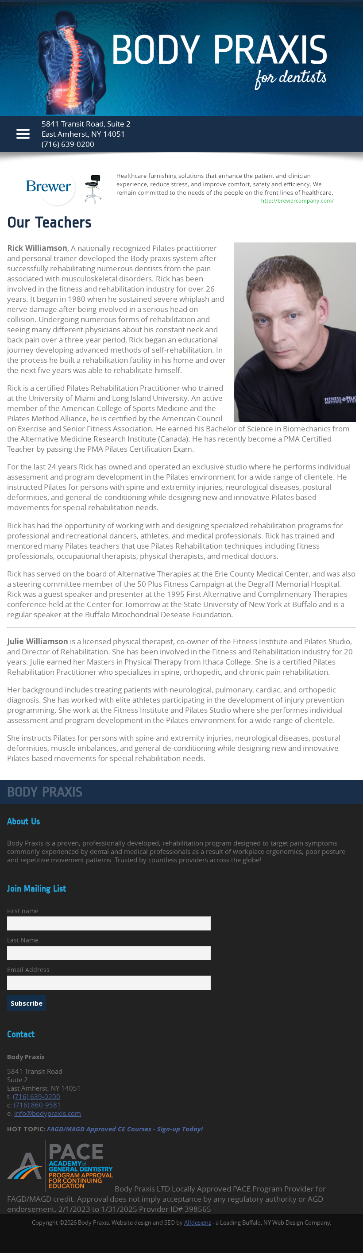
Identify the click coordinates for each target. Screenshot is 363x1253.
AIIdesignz (197, 1222)
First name (23, 911)
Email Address (28, 969)
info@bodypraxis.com (47, 1113)
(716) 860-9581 (37, 1105)
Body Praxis (44, 791)
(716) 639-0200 (68, 144)
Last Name (23, 940)
